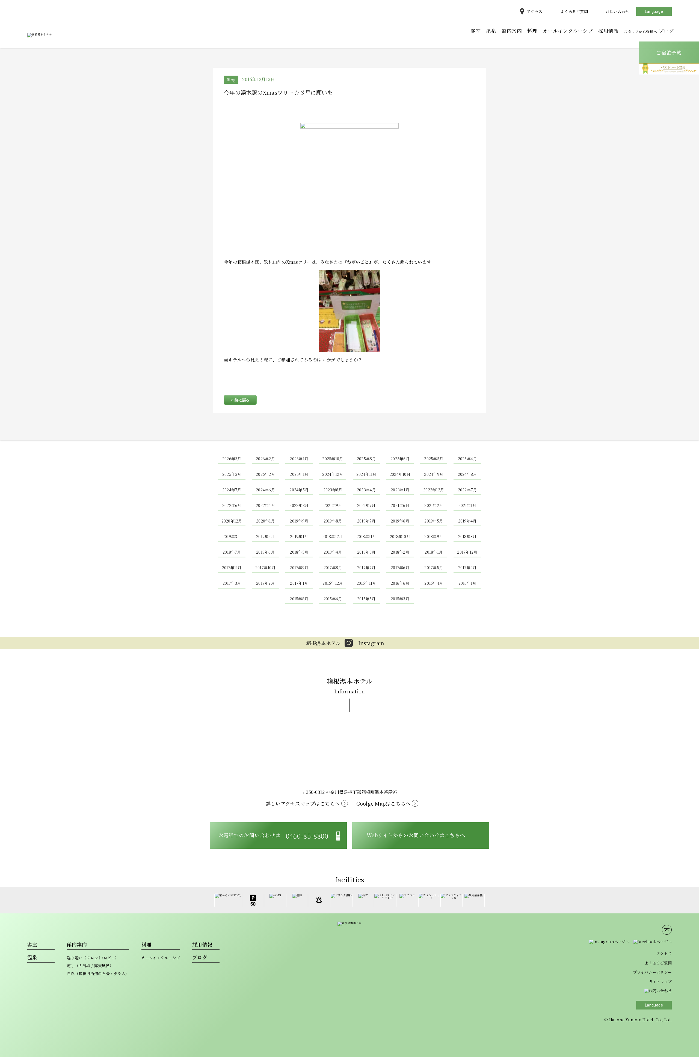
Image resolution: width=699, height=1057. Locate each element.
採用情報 (608, 30)
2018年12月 (332, 536)
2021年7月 (366, 505)
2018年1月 (434, 552)
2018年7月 (232, 552)
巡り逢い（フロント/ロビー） (93, 958)
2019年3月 (232, 536)
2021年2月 (433, 505)
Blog (231, 79)
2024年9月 (433, 474)
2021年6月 (400, 505)
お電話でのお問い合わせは (273, 836)
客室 (475, 30)
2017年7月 (366, 567)
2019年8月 (333, 521)
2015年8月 (299, 598)
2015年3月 (400, 598)
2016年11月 (366, 583)
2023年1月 (400, 489)
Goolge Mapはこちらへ (383, 803)
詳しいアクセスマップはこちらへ (303, 803)
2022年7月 (467, 489)
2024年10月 (400, 474)
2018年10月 (400, 536)
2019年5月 (433, 521)
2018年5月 (299, 552)
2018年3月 (366, 552)
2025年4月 (467, 458)
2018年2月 (400, 552)
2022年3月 (299, 505)
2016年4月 (433, 583)
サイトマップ (660, 981)
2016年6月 (400, 583)
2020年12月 (231, 521)
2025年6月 (400, 458)
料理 (532, 30)
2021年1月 (467, 505)
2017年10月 (265, 567)
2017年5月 (433, 567)
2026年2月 (265, 458)
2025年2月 (265, 474)
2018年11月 (366, 536)
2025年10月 (332, 458)
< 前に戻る (240, 400)
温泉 (491, 30)
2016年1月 (467, 583)
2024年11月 (366, 474)
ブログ (649, 30)
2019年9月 (299, 521)
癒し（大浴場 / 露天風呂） (90, 965)
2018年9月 (433, 536)
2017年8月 (333, 567)
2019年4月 (467, 521)
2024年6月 (265, 489)
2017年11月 (232, 567)
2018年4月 (333, 552)
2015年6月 (333, 598)
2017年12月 (467, 552)
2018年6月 (265, 552)
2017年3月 (232, 583)
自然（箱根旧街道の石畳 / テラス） (98, 973)
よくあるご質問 (574, 11)
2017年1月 (299, 583)
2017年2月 (265, 583)
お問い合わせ (617, 11)
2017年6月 (400, 567)
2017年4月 (467, 567)
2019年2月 (265, 536)
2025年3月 (231, 474)
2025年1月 (299, 474)
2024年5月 (299, 489)
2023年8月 (332, 489)
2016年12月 (332, 583)
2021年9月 (333, 505)
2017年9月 (299, 567)
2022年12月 (433, 489)
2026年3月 (231, 458)
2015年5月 (366, 598)
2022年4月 (265, 505)
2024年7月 (231, 489)
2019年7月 (366, 521)
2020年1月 (265, 521)
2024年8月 (467, 474)
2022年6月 (231, 505)
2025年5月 (433, 458)
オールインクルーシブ (568, 30)
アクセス (535, 11)
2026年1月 (299, 458)
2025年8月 (366, 458)
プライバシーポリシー (652, 972)
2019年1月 (299, 536)
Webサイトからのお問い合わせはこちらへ (416, 835)
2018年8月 (467, 536)
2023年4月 (366, 489)
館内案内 (512, 30)
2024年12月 (332, 474)
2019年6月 (400, 521)
